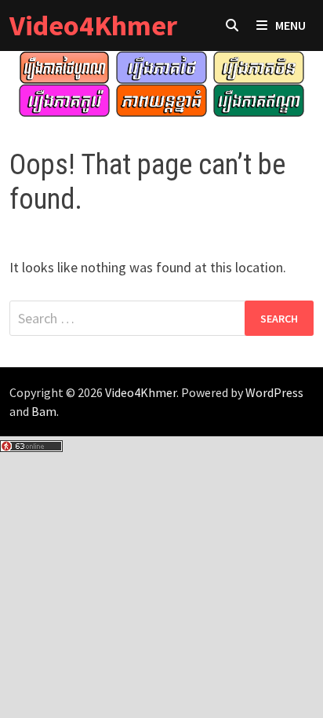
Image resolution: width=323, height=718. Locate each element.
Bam (43, 411)
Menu (290, 25)
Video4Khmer (93, 25)
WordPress (274, 392)
